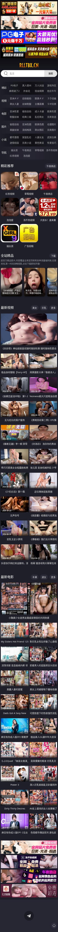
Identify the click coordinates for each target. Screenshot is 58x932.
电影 (4, 113)
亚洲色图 (26, 124)
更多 (53, 307)
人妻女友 (39, 137)
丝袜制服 (26, 103)
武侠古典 (51, 137)
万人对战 (39, 85)
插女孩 (14, 150)
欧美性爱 (51, 111)
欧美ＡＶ (39, 98)
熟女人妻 (14, 103)
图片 (4, 126)
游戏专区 (51, 85)
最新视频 (7, 307)
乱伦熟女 (39, 116)
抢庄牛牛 (51, 90)
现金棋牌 (39, 90)
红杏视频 (14, 155)
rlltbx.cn (29, 65)
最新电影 (7, 577)
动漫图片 (51, 124)
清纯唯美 (26, 129)
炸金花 (26, 90)
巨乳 (44, 307)
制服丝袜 (14, 116)
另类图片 (51, 129)
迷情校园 (14, 142)
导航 (4, 152)
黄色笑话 (39, 142)
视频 (4, 101)
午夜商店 (26, 150)
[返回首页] (54, 925)
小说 (4, 139)
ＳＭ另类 (51, 103)
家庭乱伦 (26, 137)
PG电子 (14, 85)
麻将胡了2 (14, 90)
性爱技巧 (51, 142)
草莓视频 (39, 150)
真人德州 (26, 85)
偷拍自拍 (26, 111)
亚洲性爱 (14, 111)
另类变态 (51, 116)
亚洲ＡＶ (14, 98)
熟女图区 (39, 129)
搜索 (50, 73)
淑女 (44, 577)
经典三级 (26, 116)
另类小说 (26, 142)
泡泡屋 (26, 155)
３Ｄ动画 (51, 98)
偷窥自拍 (14, 124)
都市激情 (14, 137)
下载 (53, 255)
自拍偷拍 (26, 98)
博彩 (4, 88)
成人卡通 (39, 111)
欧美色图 (39, 124)
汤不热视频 (51, 150)
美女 (34, 307)
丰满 (34, 577)
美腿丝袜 (14, 129)
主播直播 (39, 103)
